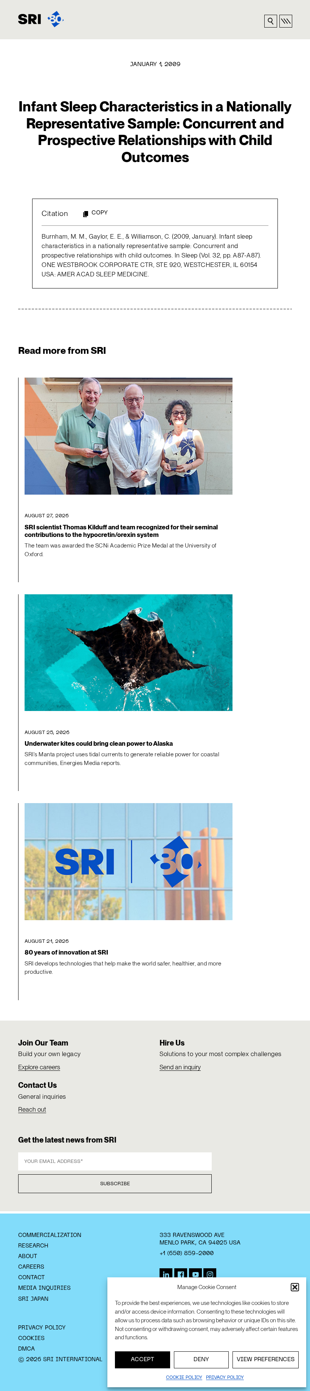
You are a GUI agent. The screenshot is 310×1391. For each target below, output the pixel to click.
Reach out (32, 1109)
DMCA (26, 1349)
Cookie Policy (184, 1378)
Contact (31, 1277)
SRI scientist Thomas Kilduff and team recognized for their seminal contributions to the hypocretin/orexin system (121, 530)
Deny (201, 1359)
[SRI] (41, 19)
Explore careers (39, 1067)
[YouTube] (195, 1274)
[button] (295, 1287)
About (27, 1256)
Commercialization (49, 1235)
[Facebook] (180, 1274)
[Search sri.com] (271, 21)
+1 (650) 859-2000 (187, 1253)
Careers (31, 1267)
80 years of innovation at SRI (66, 952)
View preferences (265, 1359)
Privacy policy (225, 1378)
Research (33, 1246)
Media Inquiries (44, 1288)
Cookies (31, 1338)
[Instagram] (209, 1274)
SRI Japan (33, 1299)
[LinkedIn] (166, 1274)
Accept (142, 1359)
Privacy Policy (42, 1328)
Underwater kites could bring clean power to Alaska (99, 743)
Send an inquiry (180, 1067)
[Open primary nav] (286, 21)
